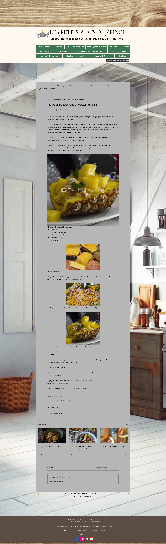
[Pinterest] (87, 539)
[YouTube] (92, 539)
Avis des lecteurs (95, 521)
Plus (116, 86)
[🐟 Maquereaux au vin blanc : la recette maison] (114, 435)
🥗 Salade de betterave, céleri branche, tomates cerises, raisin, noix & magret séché (82, 448)
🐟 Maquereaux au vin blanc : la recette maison (113, 448)
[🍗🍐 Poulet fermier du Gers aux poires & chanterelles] (52, 435)
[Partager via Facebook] (48, 407)
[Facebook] (77, 539)
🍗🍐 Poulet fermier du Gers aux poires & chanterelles (51, 448)
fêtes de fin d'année (62, 401)
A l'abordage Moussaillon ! (65, 86)
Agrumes (79, 86)
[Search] (98, 61)
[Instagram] (82, 539)
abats (51, 86)
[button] (58, 47)
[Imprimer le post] (58, 407)
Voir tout (125, 424)
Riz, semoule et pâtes (74, 401)
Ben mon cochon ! (106, 86)
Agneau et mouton (91, 86)
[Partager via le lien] (53, 407)
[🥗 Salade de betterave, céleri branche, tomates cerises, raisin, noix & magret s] (83, 435)
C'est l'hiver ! (51, 401)
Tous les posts (42, 86)
